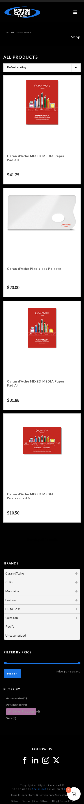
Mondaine (12, 591)
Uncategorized (15, 635)
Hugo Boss (13, 609)
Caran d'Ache (14, 573)
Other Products (23, 711)
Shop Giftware (41, 801)
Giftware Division (21, 801)
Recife (9, 626)
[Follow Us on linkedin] (35, 760)
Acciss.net (39, 788)
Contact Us (66, 801)
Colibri (9, 582)
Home (10, 32)
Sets (9, 718)
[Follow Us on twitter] (56, 760)
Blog (55, 801)
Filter (12, 673)
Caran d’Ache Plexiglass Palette (34, 268)
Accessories (14, 698)
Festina (10, 600)
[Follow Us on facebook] (24, 760)
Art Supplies (14, 705)
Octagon (11, 618)
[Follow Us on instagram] (45, 760)
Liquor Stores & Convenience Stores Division (46, 795)
